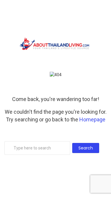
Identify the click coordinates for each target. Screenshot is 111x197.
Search (85, 148)
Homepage (92, 119)
